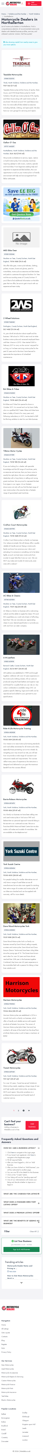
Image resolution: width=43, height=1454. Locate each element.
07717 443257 (9, 146)
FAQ (3, 1348)
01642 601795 (9, 529)
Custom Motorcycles (8, 1380)
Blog (3, 1340)
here (12, 1152)
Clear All (33, 1231)
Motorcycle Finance (8, 1384)
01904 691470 (9, 803)
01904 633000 (9, 930)
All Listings (4, 1329)
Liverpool (25, 1436)
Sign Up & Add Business (21, 1249)
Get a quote (5, 1332)
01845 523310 (9, 79)
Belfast (3, 1414)
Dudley (24, 1413)
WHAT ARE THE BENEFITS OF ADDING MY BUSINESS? (21, 1222)
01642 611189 (9, 455)
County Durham (21, 258)
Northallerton (7, 150)
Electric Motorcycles (8, 1400)
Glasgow (25, 1420)
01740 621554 (9, 600)
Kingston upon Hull (28, 1424)
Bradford (4, 1426)
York (4, 736)
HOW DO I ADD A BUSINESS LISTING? (20, 1148)
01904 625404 (9, 868)
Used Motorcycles (7, 1369)
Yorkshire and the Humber (29, 83)
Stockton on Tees (9, 258)
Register (4, 1344)
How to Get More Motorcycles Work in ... (20, 1277)
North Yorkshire (13, 83)
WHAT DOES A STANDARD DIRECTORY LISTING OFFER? (20, 1203)
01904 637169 (9, 1072)
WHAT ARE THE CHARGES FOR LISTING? (21, 1194)
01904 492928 (9, 732)
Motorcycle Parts (7, 1388)
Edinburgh (25, 1416)
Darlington (7, 326)
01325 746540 (9, 322)
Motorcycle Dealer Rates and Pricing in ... (19, 1267)
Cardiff (3, 1433)
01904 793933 (9, 1004)
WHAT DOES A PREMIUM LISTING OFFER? (21, 1212)
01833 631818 (9, 661)
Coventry (4, 1437)
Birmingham (5, 1418)
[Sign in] (22, 3)
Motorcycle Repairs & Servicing (12, 1376)
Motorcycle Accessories (9, 1373)
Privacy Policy (6, 1352)
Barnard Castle (8, 665)
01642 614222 (9, 393)
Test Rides (4, 1396)
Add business (32, 1125)
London (25, 1440)
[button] (38, 1231)
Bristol (3, 1430)
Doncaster (4, 1441)
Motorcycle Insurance (8, 1392)
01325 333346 (9, 254)
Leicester (25, 1432)
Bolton (3, 1422)
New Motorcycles (7, 1365)
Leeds (24, 1428)
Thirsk (5, 83)
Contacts (4, 1336)
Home (3, 1325)
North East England (30, 326)
